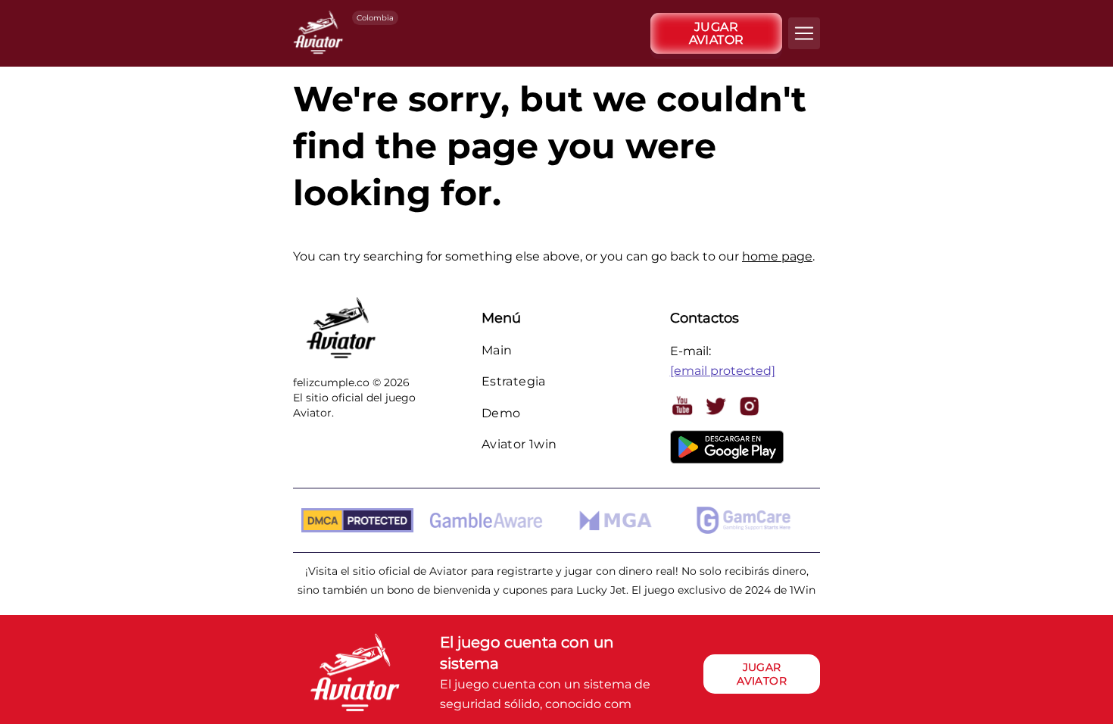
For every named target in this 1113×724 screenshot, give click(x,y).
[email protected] (722, 371)
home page (777, 256)
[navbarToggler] (804, 33)
